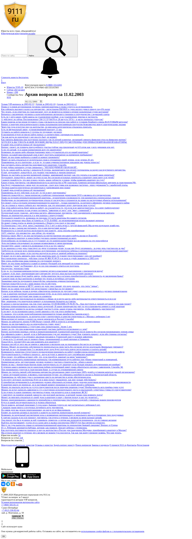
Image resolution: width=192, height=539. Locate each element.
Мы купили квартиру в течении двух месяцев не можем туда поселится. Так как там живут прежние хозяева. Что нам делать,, (61, 433)
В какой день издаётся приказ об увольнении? (23, 144)
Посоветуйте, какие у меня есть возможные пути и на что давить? (33, 246)
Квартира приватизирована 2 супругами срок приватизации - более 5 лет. (36, 326)
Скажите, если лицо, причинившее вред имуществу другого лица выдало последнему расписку (47, 273)
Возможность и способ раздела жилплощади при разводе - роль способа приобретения (42, 230)
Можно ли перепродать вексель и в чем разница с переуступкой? (32, 215)
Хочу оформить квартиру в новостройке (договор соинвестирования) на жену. (39, 238)
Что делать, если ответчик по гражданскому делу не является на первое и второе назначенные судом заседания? (55, 112)
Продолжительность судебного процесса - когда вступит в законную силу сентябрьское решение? (48, 354)
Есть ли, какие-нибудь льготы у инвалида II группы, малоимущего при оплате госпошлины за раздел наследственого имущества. (63, 170)
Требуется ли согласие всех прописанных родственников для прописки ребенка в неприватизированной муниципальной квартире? (64, 251)
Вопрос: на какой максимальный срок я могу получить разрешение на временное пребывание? (46, 155)
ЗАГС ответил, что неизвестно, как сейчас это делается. (28, 233)
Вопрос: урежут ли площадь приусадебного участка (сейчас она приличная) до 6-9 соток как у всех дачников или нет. (58, 147)
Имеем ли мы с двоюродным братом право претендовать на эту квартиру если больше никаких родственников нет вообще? (60, 364)
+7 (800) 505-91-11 (10, 505)
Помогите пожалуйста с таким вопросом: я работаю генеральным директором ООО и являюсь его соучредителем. (56, 195)
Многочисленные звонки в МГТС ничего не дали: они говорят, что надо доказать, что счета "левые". (50, 286)
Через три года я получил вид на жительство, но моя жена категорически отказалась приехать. (46, 127)
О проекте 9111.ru (118, 445)
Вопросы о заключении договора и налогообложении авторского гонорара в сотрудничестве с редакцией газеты (55, 114)
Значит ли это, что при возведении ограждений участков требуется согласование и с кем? (44, 329)
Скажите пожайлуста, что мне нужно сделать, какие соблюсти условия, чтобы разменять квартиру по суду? (53, 180)
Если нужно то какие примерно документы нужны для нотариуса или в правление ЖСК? (44, 392)
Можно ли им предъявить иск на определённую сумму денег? (31, 324)
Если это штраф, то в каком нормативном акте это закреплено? (31, 150)
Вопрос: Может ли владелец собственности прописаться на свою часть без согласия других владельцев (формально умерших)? (62, 347)
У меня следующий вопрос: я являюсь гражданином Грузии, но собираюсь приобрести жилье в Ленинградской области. (59, 374)
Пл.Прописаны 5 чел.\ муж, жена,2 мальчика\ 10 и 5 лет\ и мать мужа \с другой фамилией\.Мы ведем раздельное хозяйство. (60, 225)
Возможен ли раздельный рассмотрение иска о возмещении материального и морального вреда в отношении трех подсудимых (62, 415)
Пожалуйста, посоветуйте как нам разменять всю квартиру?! (30, 342)
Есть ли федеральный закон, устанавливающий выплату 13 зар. (31, 129)
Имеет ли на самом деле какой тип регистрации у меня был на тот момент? (37, 289)
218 (21, 438)
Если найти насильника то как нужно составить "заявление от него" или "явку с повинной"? (46, 210)
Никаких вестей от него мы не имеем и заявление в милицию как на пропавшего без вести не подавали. (51, 344)
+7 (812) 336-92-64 (10, 510)
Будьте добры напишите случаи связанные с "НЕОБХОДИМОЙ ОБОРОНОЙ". (39, 167)
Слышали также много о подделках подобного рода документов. (32, 407)
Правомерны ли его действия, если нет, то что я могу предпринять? (33, 193)
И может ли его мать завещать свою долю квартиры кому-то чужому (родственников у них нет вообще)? (51, 256)
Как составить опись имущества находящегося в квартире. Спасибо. (34, 165)
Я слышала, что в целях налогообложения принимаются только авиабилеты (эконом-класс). (45, 314)
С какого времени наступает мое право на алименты (26, 296)
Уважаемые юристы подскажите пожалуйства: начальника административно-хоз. (40, 281)
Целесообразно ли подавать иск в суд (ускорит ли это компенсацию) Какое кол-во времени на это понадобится (54, 241)
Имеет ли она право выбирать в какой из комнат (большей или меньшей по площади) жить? (45, 263)
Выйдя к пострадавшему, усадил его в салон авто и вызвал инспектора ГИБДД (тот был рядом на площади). (53, 422)
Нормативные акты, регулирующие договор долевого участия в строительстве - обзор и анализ (47, 362)
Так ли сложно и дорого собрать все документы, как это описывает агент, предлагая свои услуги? (48, 205)
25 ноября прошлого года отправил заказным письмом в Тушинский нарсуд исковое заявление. (47, 337)
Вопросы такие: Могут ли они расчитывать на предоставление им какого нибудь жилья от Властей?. (49, 235)
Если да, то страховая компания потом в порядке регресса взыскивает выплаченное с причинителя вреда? (52, 271)
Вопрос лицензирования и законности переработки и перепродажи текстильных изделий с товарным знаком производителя (61, 400)
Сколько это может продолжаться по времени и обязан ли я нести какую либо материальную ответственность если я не (58, 299)
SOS (9, 97)
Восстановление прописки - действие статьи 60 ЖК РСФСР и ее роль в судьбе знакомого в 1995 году (50, 258)
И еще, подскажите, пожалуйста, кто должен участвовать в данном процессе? (38, 172)
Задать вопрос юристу (64, 445)
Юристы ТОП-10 (15, 87)
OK (3, 536)
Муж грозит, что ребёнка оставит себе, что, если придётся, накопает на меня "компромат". (44, 357)
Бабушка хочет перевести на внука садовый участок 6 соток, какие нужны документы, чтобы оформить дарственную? (58, 309)
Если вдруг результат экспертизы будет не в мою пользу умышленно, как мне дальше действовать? (48, 380)
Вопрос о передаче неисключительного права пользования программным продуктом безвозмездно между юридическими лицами (63, 124)
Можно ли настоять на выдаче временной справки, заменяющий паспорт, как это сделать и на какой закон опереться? (57, 175)
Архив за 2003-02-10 (45, 104)
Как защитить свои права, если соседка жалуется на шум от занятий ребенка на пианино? (44, 253)
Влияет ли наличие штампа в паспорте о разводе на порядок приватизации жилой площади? (45, 412)
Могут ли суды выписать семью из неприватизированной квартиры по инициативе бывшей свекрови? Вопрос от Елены (59, 425)
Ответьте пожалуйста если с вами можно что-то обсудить (28, 283)
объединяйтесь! (28, 31)
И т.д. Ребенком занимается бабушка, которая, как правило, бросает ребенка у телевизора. (44, 428)
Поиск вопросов (83, 445)
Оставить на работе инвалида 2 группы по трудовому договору (31, 132)
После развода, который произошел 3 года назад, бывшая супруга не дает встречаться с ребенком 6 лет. (50, 405)
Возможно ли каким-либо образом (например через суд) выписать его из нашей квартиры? (44, 152)
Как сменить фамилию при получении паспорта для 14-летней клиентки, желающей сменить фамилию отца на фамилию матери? (63, 139)
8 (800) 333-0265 (54, 85)
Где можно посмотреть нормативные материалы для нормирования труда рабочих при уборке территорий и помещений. (59, 359)
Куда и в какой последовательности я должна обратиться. (28, 402)
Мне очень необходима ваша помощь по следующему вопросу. (31, 261)
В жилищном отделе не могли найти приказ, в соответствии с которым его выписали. (42, 134)
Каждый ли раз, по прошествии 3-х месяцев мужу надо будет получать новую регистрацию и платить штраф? (54, 349)
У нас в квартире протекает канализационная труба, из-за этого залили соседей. (39, 294)
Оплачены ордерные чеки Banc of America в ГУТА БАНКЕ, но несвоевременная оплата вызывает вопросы (52, 220)
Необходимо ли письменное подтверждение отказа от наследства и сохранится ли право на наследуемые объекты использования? (64, 200)
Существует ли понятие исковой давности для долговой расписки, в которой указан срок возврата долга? (52, 395)
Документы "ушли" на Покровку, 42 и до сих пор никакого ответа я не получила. (40, 266)
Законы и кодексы (100, 445)
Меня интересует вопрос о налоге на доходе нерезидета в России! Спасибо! (37, 319)
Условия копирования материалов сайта (20, 502)
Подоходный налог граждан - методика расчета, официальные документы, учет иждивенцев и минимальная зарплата (57, 213)
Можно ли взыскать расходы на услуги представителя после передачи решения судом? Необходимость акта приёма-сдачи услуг (62, 387)
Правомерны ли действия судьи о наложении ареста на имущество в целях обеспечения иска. (46, 377)
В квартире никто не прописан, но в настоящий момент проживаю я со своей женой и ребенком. (48, 385)
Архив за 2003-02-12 (67, 104)
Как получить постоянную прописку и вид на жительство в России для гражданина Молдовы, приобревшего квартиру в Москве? (64, 430)
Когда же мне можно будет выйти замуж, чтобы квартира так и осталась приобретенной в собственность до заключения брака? (62, 276)
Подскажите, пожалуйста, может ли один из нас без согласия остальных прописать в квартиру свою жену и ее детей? (57, 177)
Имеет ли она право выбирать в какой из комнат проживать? (30, 157)
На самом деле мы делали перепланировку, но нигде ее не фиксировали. (36, 410)
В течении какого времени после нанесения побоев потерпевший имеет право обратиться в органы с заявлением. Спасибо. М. (62, 367)
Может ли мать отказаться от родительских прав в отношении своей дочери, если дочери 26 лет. (47, 160)
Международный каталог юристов (17, 445)
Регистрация (143, 445)
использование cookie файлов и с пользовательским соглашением (112, 531)
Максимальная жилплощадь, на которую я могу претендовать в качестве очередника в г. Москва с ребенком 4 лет (55, 316)
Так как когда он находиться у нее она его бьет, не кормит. (29, 137)
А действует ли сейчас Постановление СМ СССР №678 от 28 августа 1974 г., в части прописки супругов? (52, 119)
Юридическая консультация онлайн (18, 33)
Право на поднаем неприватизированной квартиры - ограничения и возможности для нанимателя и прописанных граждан (60, 198)
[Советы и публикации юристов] (15, 28)
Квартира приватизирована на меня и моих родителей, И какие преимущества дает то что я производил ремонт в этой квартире (63, 306)
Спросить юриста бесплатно (15, 77)
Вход (3, 82)
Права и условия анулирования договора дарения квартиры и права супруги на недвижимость (46, 107)
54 (19, 435)
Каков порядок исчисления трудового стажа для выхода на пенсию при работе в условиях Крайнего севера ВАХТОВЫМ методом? (64, 122)
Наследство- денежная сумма (15, 268)
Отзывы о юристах (44, 445)
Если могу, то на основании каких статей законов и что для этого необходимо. (38, 311)
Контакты (131, 445)
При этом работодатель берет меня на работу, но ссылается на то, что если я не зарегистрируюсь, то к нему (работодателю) (60, 208)
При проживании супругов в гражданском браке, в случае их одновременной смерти (42, 369)
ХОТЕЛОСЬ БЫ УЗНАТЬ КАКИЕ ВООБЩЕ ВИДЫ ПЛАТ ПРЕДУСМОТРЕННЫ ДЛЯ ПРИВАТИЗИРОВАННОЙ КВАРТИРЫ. (64, 142)
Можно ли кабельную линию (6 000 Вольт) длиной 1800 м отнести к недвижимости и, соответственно (50, 321)
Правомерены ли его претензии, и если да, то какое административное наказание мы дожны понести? (50, 162)
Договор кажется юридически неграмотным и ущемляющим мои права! (35, 187)
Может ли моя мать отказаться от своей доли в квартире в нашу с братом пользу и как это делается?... (50, 397)
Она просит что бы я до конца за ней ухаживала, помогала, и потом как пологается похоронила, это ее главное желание (59, 420)
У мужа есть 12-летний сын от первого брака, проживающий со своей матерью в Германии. (45, 339)
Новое (12, 92)
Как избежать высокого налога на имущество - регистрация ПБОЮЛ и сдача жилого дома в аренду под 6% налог (55, 109)
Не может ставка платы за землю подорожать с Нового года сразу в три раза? (38, 223)
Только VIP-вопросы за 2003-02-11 (17, 104)
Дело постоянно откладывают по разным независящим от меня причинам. (37, 243)
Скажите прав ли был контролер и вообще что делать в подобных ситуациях (38, 278)
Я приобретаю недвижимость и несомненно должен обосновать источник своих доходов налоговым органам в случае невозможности (66, 382)
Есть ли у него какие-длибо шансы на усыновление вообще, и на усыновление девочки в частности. (49, 117)
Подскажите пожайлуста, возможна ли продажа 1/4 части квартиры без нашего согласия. (44, 218)
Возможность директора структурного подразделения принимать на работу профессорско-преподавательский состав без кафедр (63, 352)
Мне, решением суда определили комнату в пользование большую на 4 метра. (38, 301)
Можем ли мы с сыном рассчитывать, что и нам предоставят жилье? (34, 228)
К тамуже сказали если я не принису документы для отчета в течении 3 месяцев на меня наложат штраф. (51, 417)
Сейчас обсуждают (16, 90)
